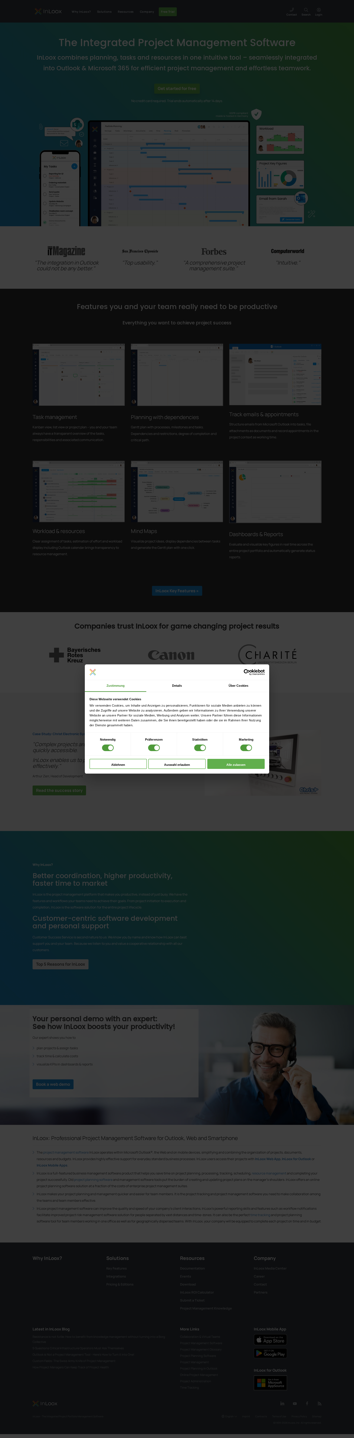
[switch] (154, 748)
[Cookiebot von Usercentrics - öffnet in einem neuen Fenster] (247, 672)
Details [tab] (177, 685)
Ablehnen (118, 764)
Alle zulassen (235, 764)
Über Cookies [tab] (238, 685)
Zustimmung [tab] (116, 685)
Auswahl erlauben (177, 764)
